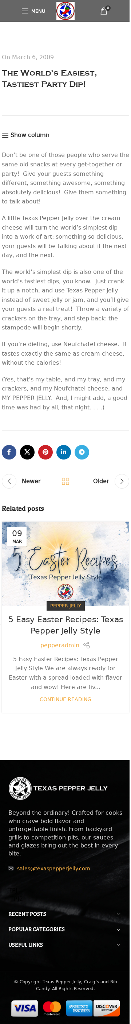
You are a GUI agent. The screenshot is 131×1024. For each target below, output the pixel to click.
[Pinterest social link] (45, 452)
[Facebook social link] (9, 452)
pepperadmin (59, 645)
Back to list (65, 481)
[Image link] (58, 788)
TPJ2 (15, 898)
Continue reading (65, 699)
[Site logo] (65, 10)
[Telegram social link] (82, 452)
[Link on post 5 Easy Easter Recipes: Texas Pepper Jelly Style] (65, 564)
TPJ (12, 890)
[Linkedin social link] (63, 452)
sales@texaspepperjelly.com (53, 868)
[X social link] (27, 452)
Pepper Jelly (65, 605)
